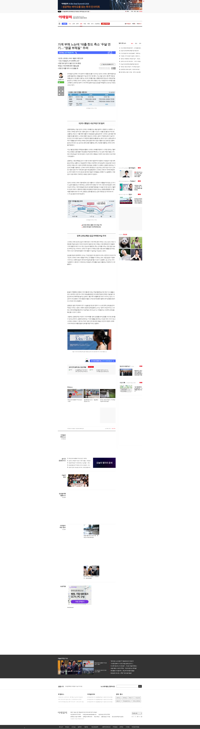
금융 (81, 23)
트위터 (62, 87)
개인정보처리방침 (135, 727)
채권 (85, 23)
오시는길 (73, 727)
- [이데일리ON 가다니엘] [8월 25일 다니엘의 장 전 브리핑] (99, 697)
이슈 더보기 (91, 366)
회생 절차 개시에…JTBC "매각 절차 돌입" (120, 673)
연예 (140, 43)
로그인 (140, 11)
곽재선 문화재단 (136, 701)
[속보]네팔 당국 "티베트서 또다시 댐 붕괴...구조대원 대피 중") (81, 465)
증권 (136, 43)
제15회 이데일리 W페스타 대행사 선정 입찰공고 (76, 686)
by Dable (64, 497)
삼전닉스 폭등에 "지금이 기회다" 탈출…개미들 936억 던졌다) (81, 460)
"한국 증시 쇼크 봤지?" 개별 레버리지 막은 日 (121, 661)
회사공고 (67, 727)
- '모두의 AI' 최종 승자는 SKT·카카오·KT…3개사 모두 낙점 (71, 701)
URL (62, 94)
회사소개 (61, 727)
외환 (88, 23)
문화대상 (118, 697)
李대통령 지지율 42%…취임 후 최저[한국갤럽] (121, 670)
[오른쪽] (87, 475)
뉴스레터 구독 (107, 428)
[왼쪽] (86, 475)
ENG (128, 11)
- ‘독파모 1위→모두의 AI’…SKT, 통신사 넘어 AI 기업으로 (70, 697)
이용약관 (86, 727)
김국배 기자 (61, 79)
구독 (132, 11)
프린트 (62, 91)
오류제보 (121, 727)
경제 (73, 23)
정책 (77, 23)
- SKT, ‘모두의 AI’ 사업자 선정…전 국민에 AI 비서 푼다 (69, 699)
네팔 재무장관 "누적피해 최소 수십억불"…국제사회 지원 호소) (81, 462)
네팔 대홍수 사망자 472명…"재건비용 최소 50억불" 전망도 (124, 668)
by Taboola (63, 438)
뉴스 (132, 43)
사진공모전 (137, 697)
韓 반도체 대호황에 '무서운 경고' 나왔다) (77, 458)
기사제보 (127, 727)
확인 (140, 686)
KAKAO (59, 94)
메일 (59, 91)
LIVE (60, 11)
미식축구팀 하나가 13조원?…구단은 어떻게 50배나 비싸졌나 (125, 666)
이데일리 (73, 17)
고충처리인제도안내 (106, 727)
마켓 (133, 23)
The (139, 23)
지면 (135, 11)
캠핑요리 (118, 701)
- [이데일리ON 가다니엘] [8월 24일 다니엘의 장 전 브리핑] (99, 699)
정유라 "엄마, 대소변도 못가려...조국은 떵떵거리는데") (80, 467)
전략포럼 (125, 697)
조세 (92, 23)
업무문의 (80, 727)
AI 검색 (64, 23)
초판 (137, 11)
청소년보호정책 (94, 727)
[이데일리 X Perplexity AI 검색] (87, 52)
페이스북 (59, 87)
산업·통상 (97, 23)
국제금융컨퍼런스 (127, 701)
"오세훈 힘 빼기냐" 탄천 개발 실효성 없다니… (121, 663)
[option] (87, 11)
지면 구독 (113, 428)
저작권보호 (115, 727)
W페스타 (131, 697)
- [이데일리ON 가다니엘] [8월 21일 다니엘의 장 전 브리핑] (99, 701)
